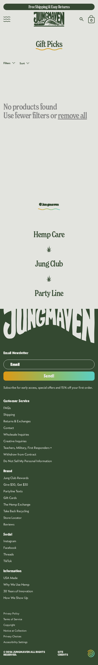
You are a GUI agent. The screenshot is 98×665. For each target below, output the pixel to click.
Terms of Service (12, 619)
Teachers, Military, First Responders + (27, 448)
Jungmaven (21, 652)
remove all (72, 115)
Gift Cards (10, 498)
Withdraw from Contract (19, 454)
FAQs (7, 408)
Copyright (9, 625)
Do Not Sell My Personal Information (27, 461)
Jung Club (49, 263)
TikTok (7, 561)
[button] (6, 19)
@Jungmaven (49, 204)
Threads (8, 554)
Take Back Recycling (16, 511)
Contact (8, 428)
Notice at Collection (14, 630)
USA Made (10, 578)
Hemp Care (49, 234)
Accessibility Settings (15, 642)
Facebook (9, 548)
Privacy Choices (12, 636)
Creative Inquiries (14, 441)
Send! (49, 376)
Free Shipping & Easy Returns (49, 6)
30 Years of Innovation (18, 591)
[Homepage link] (49, 19)
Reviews (8, 524)
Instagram (9, 541)
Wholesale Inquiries (16, 434)
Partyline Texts (13, 491)
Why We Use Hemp (16, 584)
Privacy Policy (11, 613)
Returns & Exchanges (17, 421)
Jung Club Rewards (15, 478)
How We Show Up (15, 598)
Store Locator (12, 518)
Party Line (49, 293)
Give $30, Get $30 (15, 484)
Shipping (9, 414)
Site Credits (63, 653)
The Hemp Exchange (16, 504)
